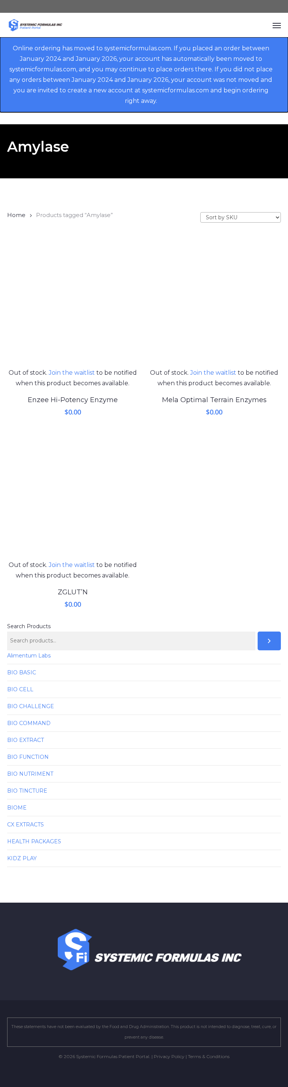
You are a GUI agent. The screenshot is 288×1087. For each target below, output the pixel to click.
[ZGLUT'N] (72, 494)
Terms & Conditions (209, 1056)
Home (16, 215)
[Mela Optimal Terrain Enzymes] (214, 302)
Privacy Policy (169, 1056)
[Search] (269, 641)
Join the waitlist (72, 372)
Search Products (29, 626)
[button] (277, 25)
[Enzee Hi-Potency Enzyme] (72, 302)
